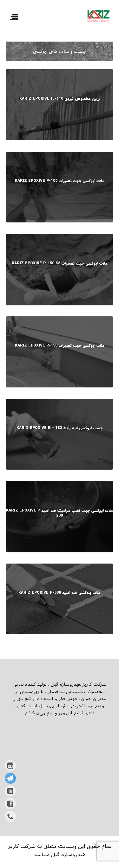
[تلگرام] (10, 778)
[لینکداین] (10, 790)
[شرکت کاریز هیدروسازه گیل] (98, 16)
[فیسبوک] (10, 803)
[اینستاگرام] (10, 765)
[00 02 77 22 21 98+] (10, 816)
